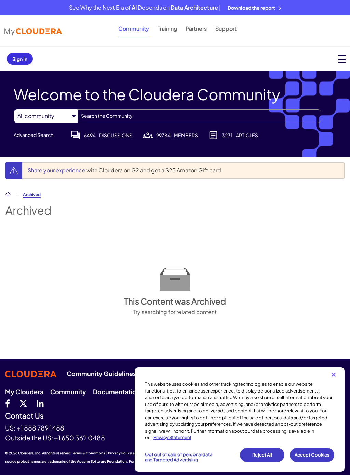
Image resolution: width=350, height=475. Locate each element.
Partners (196, 28)
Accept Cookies (312, 455)
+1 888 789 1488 (40, 428)
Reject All (262, 455)
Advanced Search (33, 135)
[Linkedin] (40, 403)
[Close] (333, 374)
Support (226, 28)
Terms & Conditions (88, 453)
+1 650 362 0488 (79, 438)
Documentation (116, 392)
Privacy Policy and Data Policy (133, 453)
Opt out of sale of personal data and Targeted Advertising (178, 457)
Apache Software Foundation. (102, 461)
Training (167, 28)
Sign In (19, 59)
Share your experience (57, 170)
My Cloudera (24, 392)
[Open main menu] (342, 58)
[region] (240, 419)
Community (133, 28)
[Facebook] (7, 403)
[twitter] (23, 403)
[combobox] (199, 116)
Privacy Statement (172, 437)
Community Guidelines (101, 373)
